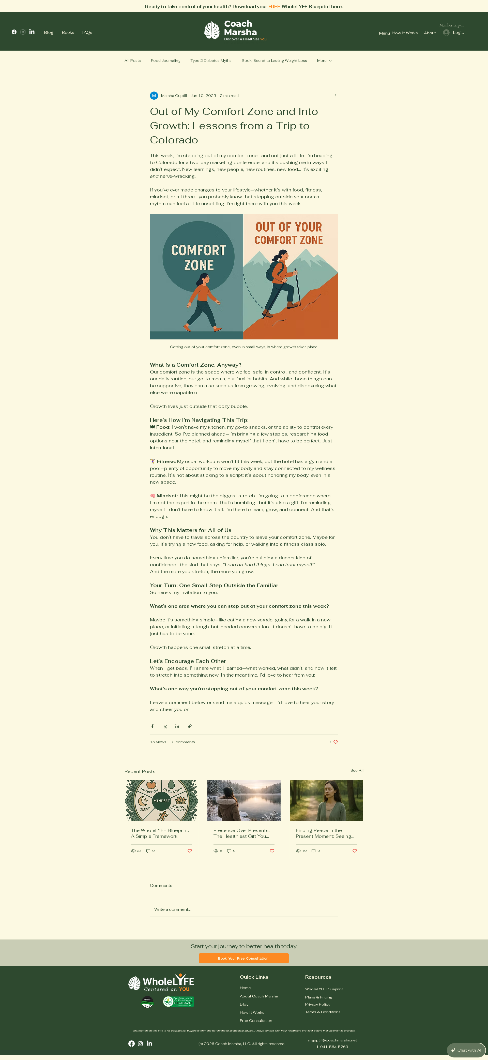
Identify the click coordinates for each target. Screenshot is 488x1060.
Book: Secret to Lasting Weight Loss (274, 60)
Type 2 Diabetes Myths (211, 60)
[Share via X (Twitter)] (164, 726)
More (322, 60)
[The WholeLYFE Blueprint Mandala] (161, 800)
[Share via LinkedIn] (177, 726)
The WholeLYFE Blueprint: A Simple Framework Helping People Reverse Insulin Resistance (160, 833)
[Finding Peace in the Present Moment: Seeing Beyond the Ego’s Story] (326, 800)
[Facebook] (14, 32)
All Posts (133, 60)
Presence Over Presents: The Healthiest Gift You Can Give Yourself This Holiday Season (242, 833)
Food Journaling (165, 60)
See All (356, 770)
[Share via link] (189, 726)
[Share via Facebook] (152, 726)
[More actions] (335, 96)
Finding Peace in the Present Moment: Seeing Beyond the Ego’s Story (323, 833)
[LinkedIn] (32, 32)
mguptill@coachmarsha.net (332, 1040)
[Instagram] (23, 32)
